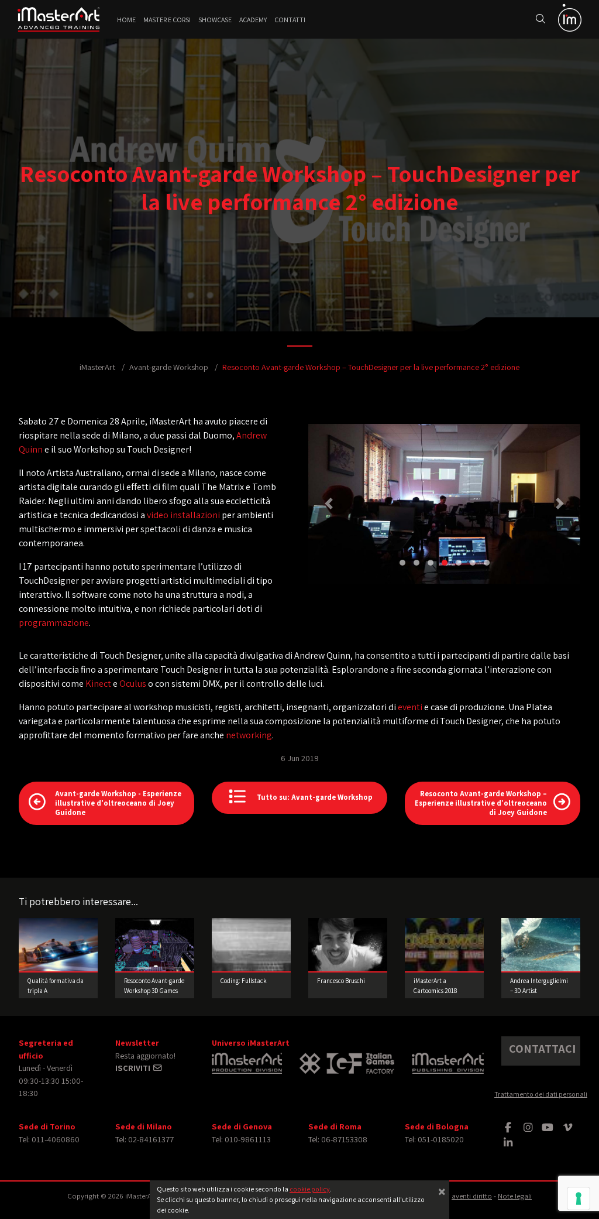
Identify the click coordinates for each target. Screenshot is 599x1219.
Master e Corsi (167, 19)
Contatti (289, 19)
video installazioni (183, 515)
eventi (410, 707)
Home (126, 19)
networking (249, 735)
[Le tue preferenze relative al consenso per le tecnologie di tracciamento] (578, 1198)
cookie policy (310, 1188)
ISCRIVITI (133, 1067)
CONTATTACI (542, 1048)
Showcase (215, 19)
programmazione (54, 623)
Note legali (515, 1196)
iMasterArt (97, 366)
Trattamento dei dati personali (540, 1094)
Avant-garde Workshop (168, 366)
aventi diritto (472, 1196)
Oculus (132, 683)
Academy (253, 19)
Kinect (98, 683)
